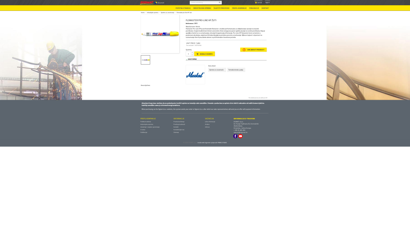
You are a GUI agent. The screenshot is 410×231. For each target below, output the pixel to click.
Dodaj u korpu (204, 54)
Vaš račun (209, 118)
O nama (142, 130)
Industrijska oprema (202, 8)
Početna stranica (183, 8)
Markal (198, 27)
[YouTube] (240, 136)
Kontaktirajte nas (179, 130)
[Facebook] (235, 136)
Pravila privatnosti (179, 124)
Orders (207, 124)
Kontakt (265, 8)
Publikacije (254, 8)
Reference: (190, 23)
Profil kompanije (239, 8)
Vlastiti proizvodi (221, 8)
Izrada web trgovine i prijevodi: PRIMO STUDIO (212, 143)
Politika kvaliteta (145, 122)
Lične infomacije (210, 122)
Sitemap (176, 132)
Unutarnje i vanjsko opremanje (150, 127)
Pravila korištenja (179, 122)
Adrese (207, 127)
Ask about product (253, 49)
